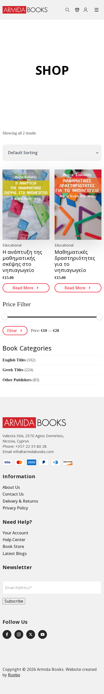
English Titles (14, 360)
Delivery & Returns (20, 501)
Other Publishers (17, 380)
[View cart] (77, 10)
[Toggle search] (67, 10)
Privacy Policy (15, 508)
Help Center (14, 539)
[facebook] (7, 634)
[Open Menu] (96, 10)
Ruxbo (14, 675)
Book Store (13, 546)
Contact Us (13, 494)
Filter (12, 330)
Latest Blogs (15, 553)
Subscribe (14, 601)
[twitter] (30, 634)
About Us (11, 487)
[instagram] (18, 634)
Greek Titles (13, 370)
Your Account (15, 533)
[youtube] (42, 634)
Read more (22, 288)
